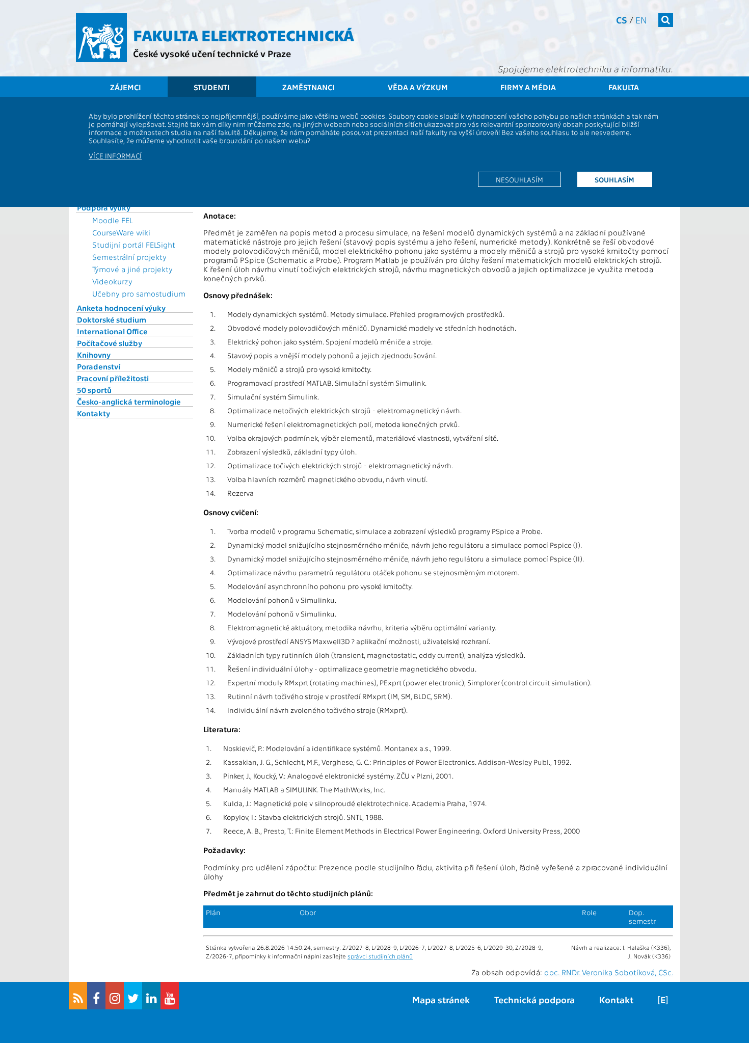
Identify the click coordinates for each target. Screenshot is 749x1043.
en (641, 19)
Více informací (115, 155)
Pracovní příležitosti (113, 378)
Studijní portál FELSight (133, 244)
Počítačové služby (109, 342)
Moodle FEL (112, 220)
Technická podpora (534, 999)
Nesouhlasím (519, 179)
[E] (663, 999)
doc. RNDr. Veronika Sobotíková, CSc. (608, 972)
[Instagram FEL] (114, 995)
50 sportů (94, 389)
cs (621, 19)
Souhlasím (614, 179)
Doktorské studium (111, 319)
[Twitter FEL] (133, 995)
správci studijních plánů (380, 955)
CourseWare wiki (121, 232)
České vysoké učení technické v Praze (212, 53)
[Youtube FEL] (169, 995)
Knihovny (94, 354)
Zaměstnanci (308, 87)
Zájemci (125, 87)
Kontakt (616, 999)
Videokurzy (112, 281)
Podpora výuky (103, 207)
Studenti (212, 87)
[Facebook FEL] (96, 995)
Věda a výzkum (418, 87)
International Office (112, 331)
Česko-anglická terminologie (129, 401)
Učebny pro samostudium (138, 293)
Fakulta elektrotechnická (243, 34)
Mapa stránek (441, 999)
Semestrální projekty (129, 256)
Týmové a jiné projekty (132, 269)
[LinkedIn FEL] (151, 995)
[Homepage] (101, 37)
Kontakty (93, 413)
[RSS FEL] (78, 995)
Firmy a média (528, 87)
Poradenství (98, 366)
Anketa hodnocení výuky (121, 307)
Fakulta (623, 87)
